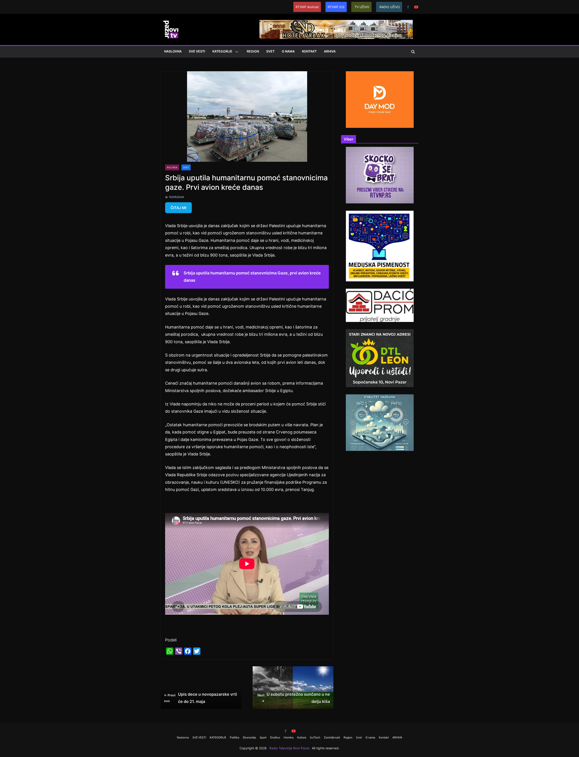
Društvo (275, 737)
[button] (236, 51)
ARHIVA (330, 51)
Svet (270, 51)
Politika (172, 167)
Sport (263, 737)
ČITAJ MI (178, 207)
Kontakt (309, 51)
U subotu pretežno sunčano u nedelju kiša (293, 698)
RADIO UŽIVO (390, 7)
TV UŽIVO (362, 7)
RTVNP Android (307, 7)
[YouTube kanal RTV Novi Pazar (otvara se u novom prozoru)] (416, 7)
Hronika (289, 737)
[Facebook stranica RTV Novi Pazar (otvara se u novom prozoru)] (408, 7)
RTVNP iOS (336, 7)
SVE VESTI (197, 51)
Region (253, 51)
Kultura (301, 737)
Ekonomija (249, 737)
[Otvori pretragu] (413, 51)
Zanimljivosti (332, 737)
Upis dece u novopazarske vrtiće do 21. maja (200, 698)
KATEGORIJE (222, 51)
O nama (288, 51)
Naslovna (173, 51)
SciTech (315, 737)
